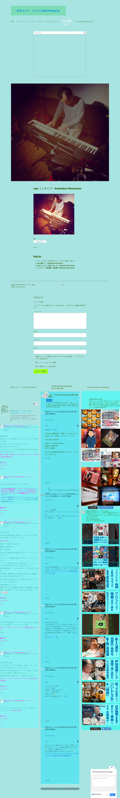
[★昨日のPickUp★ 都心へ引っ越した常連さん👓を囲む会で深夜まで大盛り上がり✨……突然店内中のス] (110, 496)
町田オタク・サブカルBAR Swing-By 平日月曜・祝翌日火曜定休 (61, 413)
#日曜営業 (64, 755)
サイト (35, 348)
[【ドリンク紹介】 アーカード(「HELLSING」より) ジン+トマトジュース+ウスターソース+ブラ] (110, 477)
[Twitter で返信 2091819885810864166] (46, 580)
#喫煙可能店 (57, 755)
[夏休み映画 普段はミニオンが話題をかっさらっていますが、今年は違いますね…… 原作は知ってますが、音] (110, 438)
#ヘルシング (26, 678)
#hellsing (33, 678)
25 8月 (46, 425)
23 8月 (46, 682)
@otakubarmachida (49, 419)
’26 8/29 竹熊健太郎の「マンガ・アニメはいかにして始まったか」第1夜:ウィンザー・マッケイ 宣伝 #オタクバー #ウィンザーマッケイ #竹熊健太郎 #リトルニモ (19, 491)
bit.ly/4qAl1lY (4, 541)
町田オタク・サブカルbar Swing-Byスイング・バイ (17, 425)
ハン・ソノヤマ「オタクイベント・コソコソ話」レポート (56, 261)
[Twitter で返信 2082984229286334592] (46, 525)
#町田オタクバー (15, 454)
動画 (4, 508)
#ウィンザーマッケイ (16, 627)
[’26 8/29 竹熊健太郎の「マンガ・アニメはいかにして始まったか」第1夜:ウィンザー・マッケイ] (110, 457)
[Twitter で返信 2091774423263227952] (46, 644)
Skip (107, 794)
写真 (4, 462)
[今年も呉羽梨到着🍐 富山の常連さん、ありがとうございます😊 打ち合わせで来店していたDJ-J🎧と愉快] (91, 419)
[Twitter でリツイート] (49, 488)
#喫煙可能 (8, 457)
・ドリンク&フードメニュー (83, 21)
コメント (37, 311)
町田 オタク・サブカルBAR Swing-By (38, 10)
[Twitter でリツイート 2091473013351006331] (46, 767)
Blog (33, 285)
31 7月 (46, 506)
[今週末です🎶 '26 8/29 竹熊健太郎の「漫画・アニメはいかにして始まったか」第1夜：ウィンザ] (91, 457)
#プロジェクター (59, 753)
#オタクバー (4, 627)
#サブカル (25, 454)
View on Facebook (4, 465)
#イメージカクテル (15, 678)
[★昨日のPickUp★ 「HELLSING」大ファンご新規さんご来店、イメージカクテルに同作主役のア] (91, 477)
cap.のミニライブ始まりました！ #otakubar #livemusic (56, 265)
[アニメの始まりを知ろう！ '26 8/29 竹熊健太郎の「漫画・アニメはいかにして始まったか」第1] (110, 419)
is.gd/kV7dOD (17, 710)
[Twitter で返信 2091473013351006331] (46, 762)
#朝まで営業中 (5, 454)
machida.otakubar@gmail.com (61, 386)
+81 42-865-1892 (57, 388)
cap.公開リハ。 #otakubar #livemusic (50, 263)
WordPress (105, 387)
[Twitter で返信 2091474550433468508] (46, 703)
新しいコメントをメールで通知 (46, 362)
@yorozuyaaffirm (49, 500)
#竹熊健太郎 (27, 627)
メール (36, 340)
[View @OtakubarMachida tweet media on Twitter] (56, 430)
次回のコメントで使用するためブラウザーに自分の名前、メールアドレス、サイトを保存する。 (60, 358)
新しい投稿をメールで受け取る (46, 366)
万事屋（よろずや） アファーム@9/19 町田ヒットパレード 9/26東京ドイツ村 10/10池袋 (62, 495)
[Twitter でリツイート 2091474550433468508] (46, 708)
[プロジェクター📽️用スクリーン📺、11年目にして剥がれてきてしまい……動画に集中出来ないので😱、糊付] (91, 496)
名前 (35, 331)
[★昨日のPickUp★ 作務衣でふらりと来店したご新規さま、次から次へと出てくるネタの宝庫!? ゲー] (91, 438)
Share (1, 468)
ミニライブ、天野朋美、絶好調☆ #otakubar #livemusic (56, 268)
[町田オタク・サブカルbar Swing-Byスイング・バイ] (5, 409)
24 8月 (46, 563)
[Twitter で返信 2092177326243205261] (46, 465)
